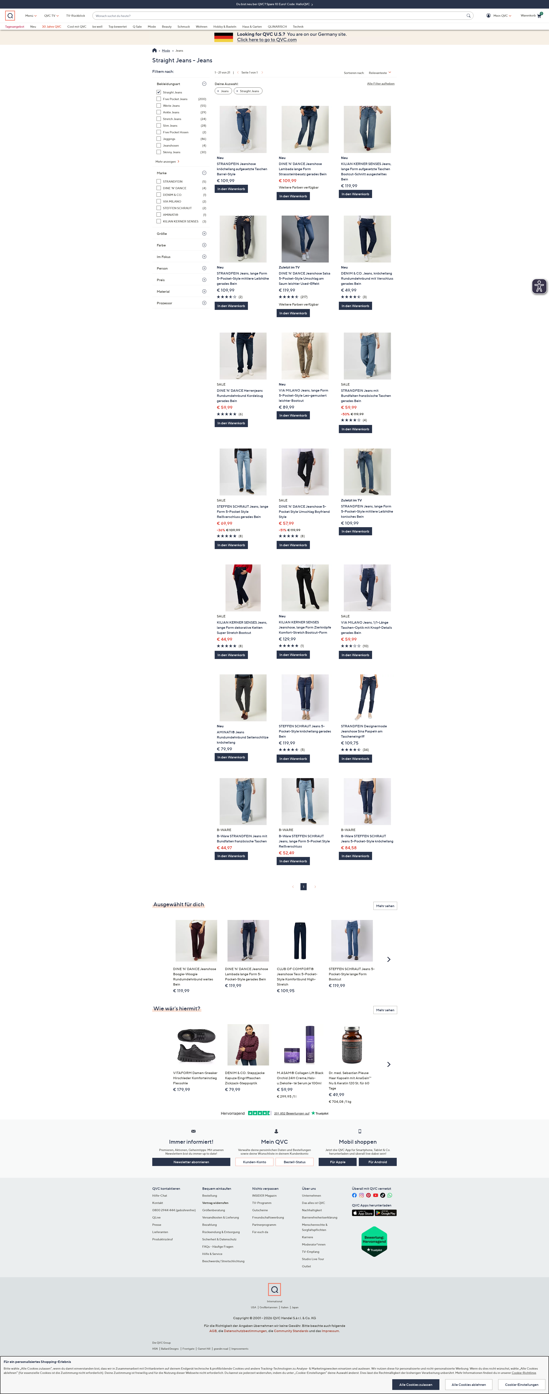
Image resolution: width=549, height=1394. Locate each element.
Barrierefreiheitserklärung (319, 1217)
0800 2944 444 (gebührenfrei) (174, 1210)
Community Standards (291, 1331)
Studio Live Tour (313, 1259)
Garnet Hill (204, 1348)
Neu (33, 26)
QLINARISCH (277, 26)
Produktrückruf (162, 1239)
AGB (213, 1331)
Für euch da (260, 1232)
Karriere (307, 1237)
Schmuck (184, 26)
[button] (494, 15)
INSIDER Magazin (264, 1195)
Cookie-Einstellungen (521, 1384)
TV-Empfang (310, 1251)
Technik (298, 26)
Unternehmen (311, 1195)
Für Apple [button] (337, 1162)
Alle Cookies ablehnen (469, 1384)
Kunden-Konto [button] (254, 1162)
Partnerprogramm (264, 1224)
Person (162, 268)
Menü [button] (29, 15)
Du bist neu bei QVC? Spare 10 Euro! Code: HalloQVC (273, 4)
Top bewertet (118, 26)
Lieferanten (160, 1232)
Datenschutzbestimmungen (245, 1331)
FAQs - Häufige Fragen (217, 1246)
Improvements (239, 1348)
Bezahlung (209, 1224)
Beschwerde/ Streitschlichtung (223, 1261)
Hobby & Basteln (224, 26)
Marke (162, 173)
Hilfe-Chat (159, 1195)
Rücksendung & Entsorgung (221, 1232)
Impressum (330, 1331)
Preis (161, 280)
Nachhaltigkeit (312, 1210)
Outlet (306, 1266)
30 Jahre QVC (51, 26)
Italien (284, 1307)
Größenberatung (213, 1210)
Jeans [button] (224, 91)
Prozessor (164, 303)
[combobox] (279, 16)
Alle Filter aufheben (381, 83)
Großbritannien (268, 1307)
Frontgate (188, 1348)
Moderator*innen (314, 1244)
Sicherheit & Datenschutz (219, 1239)
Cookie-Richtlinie (524, 1372)
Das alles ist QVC (313, 1203)
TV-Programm (261, 1203)
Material (163, 291)
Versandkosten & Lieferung (220, 1217)
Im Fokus (163, 257)
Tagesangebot (14, 26)
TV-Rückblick (75, 15)
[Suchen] (469, 16)
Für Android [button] (377, 1162)
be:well (97, 26)
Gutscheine (260, 1210)
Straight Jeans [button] (249, 91)
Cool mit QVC (76, 26)
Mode (152, 26)
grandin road (221, 1348)
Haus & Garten (252, 26)
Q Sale (137, 26)
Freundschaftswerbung (268, 1217)
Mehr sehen (385, 906)
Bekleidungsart (168, 84)
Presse (156, 1224)
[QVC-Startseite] (154, 50)
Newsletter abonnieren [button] (191, 1162)
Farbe (161, 245)
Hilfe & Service (212, 1254)
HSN (155, 1348)
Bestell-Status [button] (295, 1162)
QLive (156, 1217)
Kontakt (157, 1203)
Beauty (167, 26)
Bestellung (209, 1195)
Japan (295, 1307)
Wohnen (201, 26)
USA (253, 1307)
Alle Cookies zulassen (415, 1384)
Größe (162, 233)
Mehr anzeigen (165, 161)
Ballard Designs (170, 1348)
